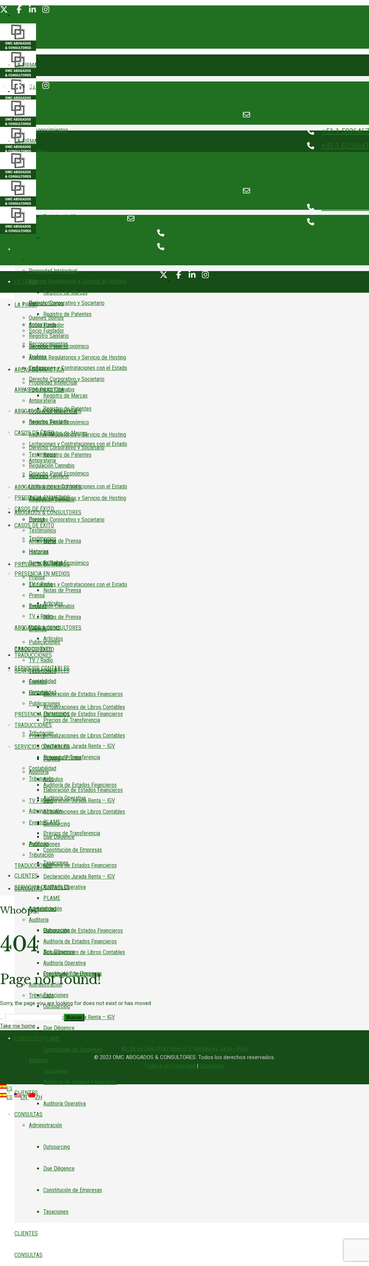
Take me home (17, 1026)
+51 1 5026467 (345, 131)
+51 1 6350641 (345, 145)
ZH (38, 1097)
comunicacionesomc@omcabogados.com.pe (313, 115)
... (1, 1017)
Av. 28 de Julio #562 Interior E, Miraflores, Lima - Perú (184, 1048)
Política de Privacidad (170, 1066)
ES (9, 1088)
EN (24, 1097)
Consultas (212, 1066)
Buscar (74, 1017)
